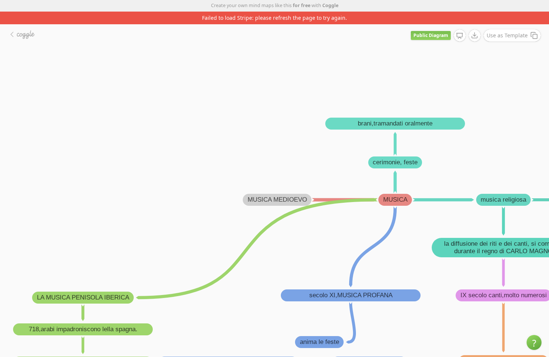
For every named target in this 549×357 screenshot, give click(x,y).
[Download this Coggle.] (475, 35)
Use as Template (507, 35)
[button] (534, 342)
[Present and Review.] (460, 36)
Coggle (330, 5)
